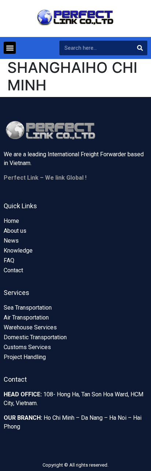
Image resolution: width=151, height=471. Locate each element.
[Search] (140, 48)
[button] (10, 48)
